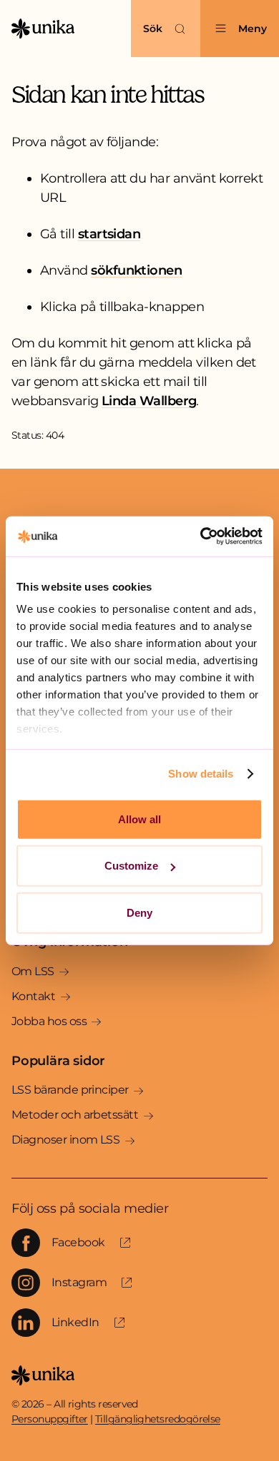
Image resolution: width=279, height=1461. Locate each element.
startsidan (109, 234)
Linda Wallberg (149, 401)
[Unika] (42, 28)
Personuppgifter (49, 1418)
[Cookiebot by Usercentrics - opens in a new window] (201, 536)
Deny (139, 912)
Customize (131, 866)
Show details (200, 774)
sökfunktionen (136, 270)
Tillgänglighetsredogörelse (157, 1418)
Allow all (139, 819)
